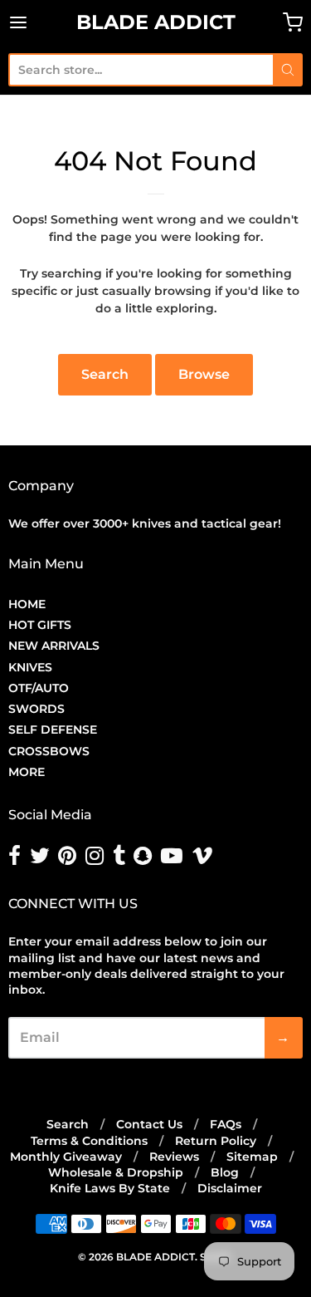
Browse (204, 374)
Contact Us (149, 1124)
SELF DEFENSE (52, 729)
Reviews (174, 1156)
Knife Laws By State (110, 1188)
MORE (26, 771)
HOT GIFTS (39, 624)
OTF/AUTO (38, 687)
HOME (27, 604)
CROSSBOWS (49, 751)
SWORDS (36, 708)
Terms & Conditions (89, 1140)
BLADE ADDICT (156, 22)
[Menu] (37, 22)
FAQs (225, 1124)
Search (105, 374)
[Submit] (288, 69)
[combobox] (140, 69)
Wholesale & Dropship (115, 1172)
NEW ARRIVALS (54, 645)
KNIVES (30, 667)
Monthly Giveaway (66, 1156)
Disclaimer (229, 1188)
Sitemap (252, 1156)
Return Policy (215, 1140)
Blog (225, 1172)
